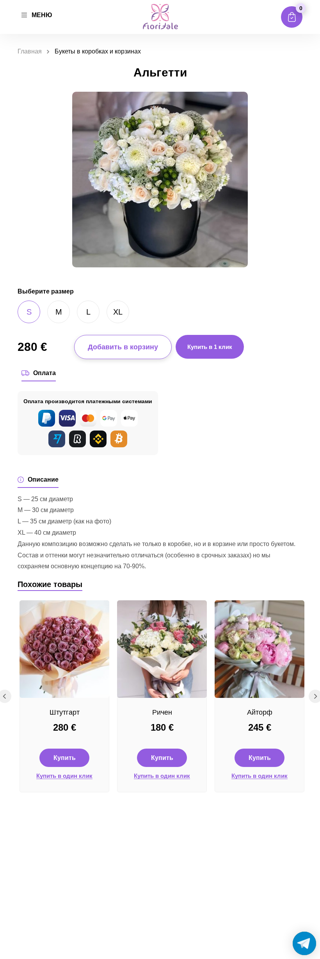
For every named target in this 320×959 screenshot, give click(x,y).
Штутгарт (65, 712)
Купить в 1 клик (209, 346)
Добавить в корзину (123, 347)
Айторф (259, 712)
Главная (30, 51)
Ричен (162, 712)
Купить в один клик (64, 776)
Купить (64, 757)
